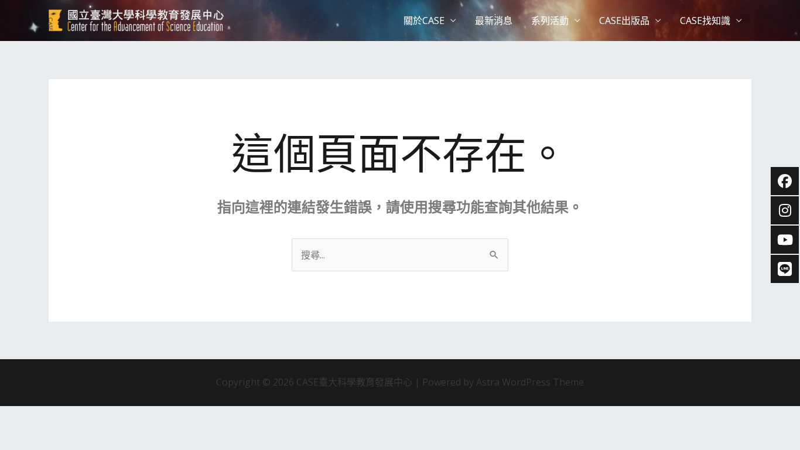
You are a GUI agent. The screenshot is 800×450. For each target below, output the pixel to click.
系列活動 (550, 20)
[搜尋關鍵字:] (400, 254)
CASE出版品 (624, 20)
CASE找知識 (705, 20)
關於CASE (424, 20)
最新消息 (493, 20)
